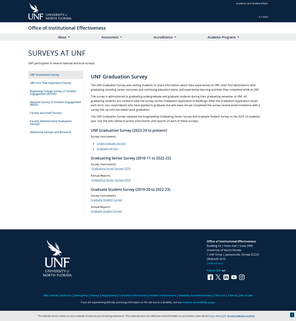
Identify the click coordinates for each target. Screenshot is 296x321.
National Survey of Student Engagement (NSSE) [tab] (55, 103)
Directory (66, 295)
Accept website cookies (241, 315)
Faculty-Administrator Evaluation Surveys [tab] (51, 122)
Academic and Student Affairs (252, 3)
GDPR (223, 315)
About (62, 37)
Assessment (110, 37)
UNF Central (50, 295)
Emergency (81, 295)
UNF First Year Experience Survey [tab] (50, 83)
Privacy (211, 315)
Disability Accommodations (195, 295)
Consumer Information (133, 295)
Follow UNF (214, 270)
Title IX (232, 295)
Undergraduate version (111, 143)
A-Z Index (263, 16)
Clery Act (219, 295)
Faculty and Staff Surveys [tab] (46, 113)
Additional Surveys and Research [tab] (50, 132)
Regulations (109, 295)
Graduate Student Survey (106, 200)
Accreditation (163, 37)
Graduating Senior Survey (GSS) (111, 168)
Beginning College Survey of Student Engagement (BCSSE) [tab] (53, 92)
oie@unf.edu (215, 263)
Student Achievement (163, 295)
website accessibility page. (198, 302)
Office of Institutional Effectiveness (67, 28)
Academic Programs (222, 37)
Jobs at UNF (246, 295)
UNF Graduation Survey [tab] (44, 75)
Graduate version (107, 149)
